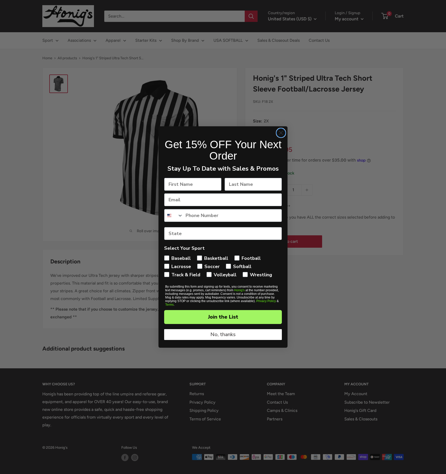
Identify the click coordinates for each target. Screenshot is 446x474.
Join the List (223, 316)
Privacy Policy (266, 301)
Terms (169, 304)
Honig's (239, 290)
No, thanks (223, 334)
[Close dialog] (280, 132)
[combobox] (173, 215)
